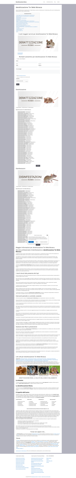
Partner (47, 462)
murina (38, 433)
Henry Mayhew (36, 446)
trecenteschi (21, 444)
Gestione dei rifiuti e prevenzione (21, 24)
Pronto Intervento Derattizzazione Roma (22, 467)
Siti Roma (39, 476)
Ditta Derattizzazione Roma (47, 359)
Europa (18, 440)
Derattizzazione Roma (21, 2)
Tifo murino (46, 441)
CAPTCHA (17, 78)
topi (18, 434)
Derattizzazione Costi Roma (32, 358)
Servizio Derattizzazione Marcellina (36, 459)
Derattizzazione (18, 17)
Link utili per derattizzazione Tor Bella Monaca (23, 25)
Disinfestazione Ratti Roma (29, 359)
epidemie (33, 441)
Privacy (47, 459)
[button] (47, 235)
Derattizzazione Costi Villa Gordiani (36, 469)
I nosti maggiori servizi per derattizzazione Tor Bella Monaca (25, 15)
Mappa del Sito (48, 458)
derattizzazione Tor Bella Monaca (21, 450)
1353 (57, 443)
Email (17, 65)
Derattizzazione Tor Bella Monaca (21, 18)
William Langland (22, 445)
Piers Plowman (55, 444)
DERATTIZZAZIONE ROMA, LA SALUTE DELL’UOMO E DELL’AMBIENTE (26, 26)
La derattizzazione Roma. (20, 28)
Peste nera (52, 443)
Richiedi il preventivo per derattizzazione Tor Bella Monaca (25, 16)
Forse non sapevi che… (19, 30)
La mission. (18, 27)
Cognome (39, 63)
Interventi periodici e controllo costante (22, 23)
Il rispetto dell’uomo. (19, 29)
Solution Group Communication (46, 476)
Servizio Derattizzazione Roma (28, 360)
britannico (37, 445)
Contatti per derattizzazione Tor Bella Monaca (41, 360)
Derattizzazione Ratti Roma (51, 358)
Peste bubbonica (40, 441)
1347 (55, 443)
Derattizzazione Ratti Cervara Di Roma (37, 458)
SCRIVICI (38, 165)
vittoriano (32, 446)
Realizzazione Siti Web (34, 476)
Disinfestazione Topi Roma (38, 359)
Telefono (40, 65)
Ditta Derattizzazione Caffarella (36, 464)
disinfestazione (34, 433)
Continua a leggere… (19, 448)
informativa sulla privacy (22, 75)
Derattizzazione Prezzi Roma (42, 358)
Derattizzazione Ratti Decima (35, 468)
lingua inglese (33, 442)
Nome (17, 63)
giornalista (28, 446)
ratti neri (58, 433)
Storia (17, 31)
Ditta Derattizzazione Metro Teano (36, 463)
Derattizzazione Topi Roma (20, 359)
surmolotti (55, 433)
